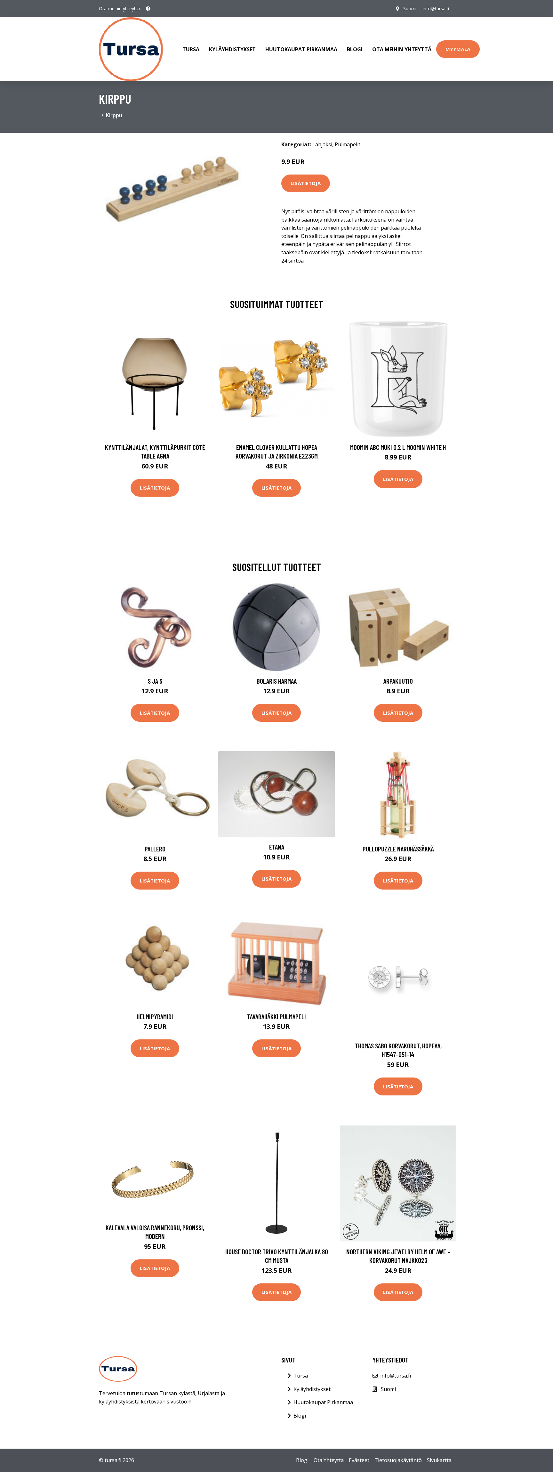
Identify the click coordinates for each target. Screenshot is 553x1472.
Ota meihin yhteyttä (401, 49)
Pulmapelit (347, 144)
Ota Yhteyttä (329, 1460)
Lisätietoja (306, 183)
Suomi (409, 8)
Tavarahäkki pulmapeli (276, 1017)
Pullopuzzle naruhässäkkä (398, 849)
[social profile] (148, 9)
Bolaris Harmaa (277, 681)
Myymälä (457, 49)
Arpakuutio (398, 681)
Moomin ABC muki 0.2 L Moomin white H (398, 447)
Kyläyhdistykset (232, 49)
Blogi (355, 49)
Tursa (190, 49)
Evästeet (359, 1460)
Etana (276, 847)
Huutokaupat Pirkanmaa (301, 49)
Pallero (155, 849)
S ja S (155, 681)
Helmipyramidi (155, 1017)
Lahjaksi (322, 144)
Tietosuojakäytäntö (398, 1460)
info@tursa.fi (436, 8)
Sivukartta (439, 1460)
